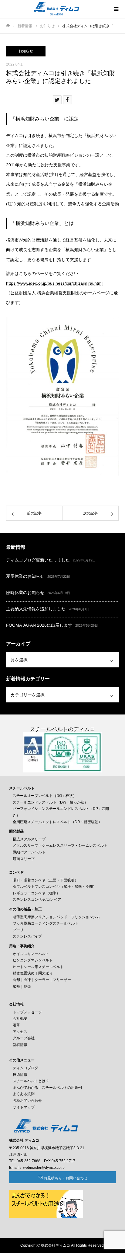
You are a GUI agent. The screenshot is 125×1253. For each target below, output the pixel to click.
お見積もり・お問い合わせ (65, 1178)
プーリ (18, 930)
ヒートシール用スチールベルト (38, 967)
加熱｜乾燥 (22, 986)
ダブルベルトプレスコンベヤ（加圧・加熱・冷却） (54, 886)
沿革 (16, 1025)
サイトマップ (24, 1107)
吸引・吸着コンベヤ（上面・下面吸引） (45, 880)
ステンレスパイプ (27, 936)
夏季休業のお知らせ (25, 576)
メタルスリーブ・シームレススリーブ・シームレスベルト (60, 845)
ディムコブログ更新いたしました (38, 560)
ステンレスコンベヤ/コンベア (37, 899)
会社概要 (20, 1018)
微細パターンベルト (29, 852)
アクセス (20, 1032)
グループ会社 (24, 1038)
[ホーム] (8, 26)
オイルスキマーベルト (31, 954)
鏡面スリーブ (24, 859)
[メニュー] (116, 9)
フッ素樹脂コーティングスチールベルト (45, 923)
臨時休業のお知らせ (25, 592)
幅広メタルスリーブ (29, 839)
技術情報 (20, 1074)
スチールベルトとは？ (31, 1081)
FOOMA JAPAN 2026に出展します (39, 625)
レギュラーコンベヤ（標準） (36, 893)
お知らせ (26, 51)
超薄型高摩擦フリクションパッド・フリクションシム (56, 917)
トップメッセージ (27, 1012)
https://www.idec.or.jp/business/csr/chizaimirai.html (54, 283)
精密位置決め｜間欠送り (33, 973)
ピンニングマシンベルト (33, 960)
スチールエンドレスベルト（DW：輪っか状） (50, 802)
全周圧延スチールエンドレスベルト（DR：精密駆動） (57, 822)
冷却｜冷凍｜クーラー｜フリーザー (42, 980)
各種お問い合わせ (27, 1100)
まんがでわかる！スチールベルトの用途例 (47, 1087)
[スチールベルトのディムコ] (56, 7)
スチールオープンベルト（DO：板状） (44, 796)
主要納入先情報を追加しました (36, 608)
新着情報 (20, 1045)
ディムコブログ (25, 1068)
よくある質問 (24, 1094)
